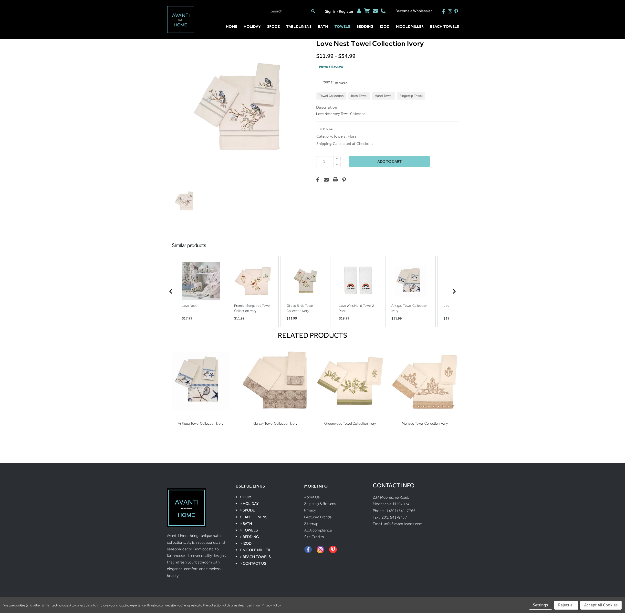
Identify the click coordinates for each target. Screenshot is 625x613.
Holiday (252, 26)
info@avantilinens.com (403, 523)
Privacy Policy (271, 605)
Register (346, 11)
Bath (323, 26)
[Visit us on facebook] (443, 11)
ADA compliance (318, 530)
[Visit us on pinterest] (456, 11)
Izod (385, 26)
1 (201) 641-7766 (401, 510)
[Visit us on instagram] (449, 11)
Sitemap (311, 523)
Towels (342, 26)
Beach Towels (444, 26)
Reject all (566, 605)
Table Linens (299, 26)
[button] (184, 201)
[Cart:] (367, 11)
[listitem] (201, 291)
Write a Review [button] (331, 67)
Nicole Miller (410, 26)
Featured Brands (318, 517)
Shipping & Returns (320, 503)
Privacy (310, 510)
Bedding (365, 26)
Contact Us (254, 563)
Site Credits (314, 536)
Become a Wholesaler (414, 11)
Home (231, 26)
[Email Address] (375, 11)
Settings (540, 605)
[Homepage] (180, 20)
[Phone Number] (383, 11)
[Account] (359, 11)
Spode (273, 26)
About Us (312, 497)
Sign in (330, 11)
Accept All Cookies (601, 605)
